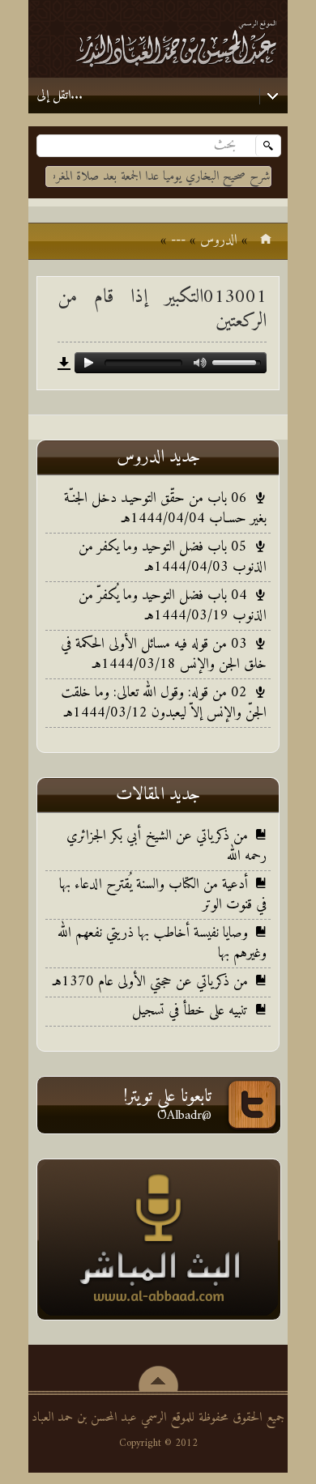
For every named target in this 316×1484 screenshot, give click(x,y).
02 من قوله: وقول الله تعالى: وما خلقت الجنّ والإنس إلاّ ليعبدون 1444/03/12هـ (164, 702)
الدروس (218, 240)
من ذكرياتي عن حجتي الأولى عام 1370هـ (150, 981)
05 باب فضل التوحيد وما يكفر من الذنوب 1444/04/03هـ (173, 557)
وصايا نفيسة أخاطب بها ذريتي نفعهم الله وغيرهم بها (162, 943)
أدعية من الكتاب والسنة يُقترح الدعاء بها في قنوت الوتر (163, 894)
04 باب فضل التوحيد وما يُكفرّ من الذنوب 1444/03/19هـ (173, 605)
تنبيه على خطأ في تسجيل (190, 1010)
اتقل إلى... (59, 95)
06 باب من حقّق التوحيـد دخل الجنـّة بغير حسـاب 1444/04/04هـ (165, 508)
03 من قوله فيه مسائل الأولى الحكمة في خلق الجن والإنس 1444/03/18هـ (164, 654)
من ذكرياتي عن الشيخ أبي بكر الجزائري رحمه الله (166, 846)
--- (178, 240)
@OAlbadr (184, 1115)
